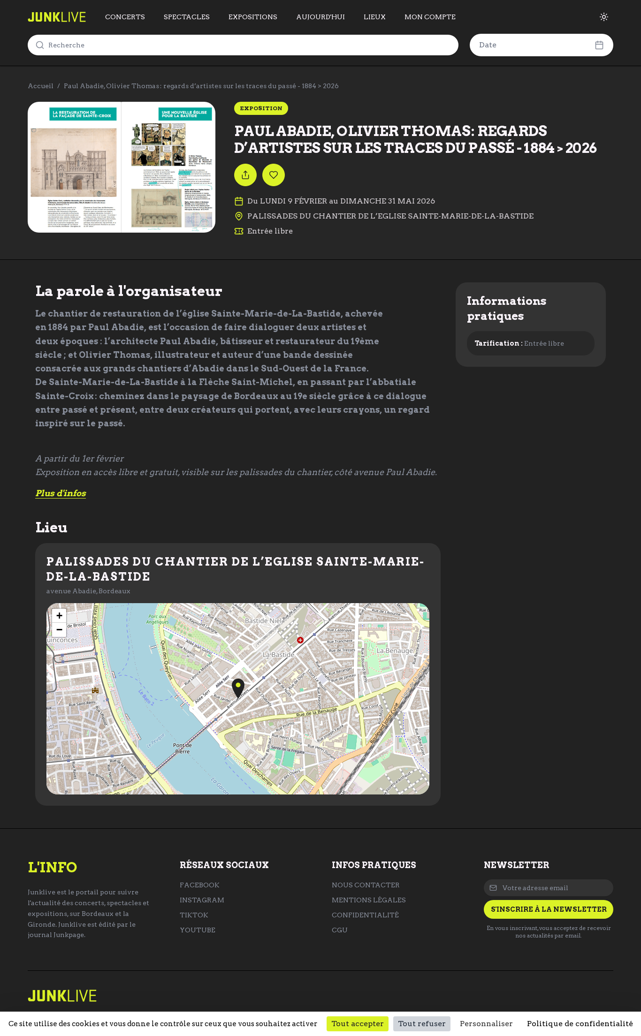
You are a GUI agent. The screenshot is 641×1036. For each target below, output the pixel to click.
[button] (238, 689)
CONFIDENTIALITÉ (365, 915)
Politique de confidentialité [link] (580, 1023)
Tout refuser (422, 1023)
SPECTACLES (187, 17)
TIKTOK (194, 915)
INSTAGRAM (202, 900)
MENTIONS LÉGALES (369, 900)
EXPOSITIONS (253, 17)
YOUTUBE (197, 930)
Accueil (40, 86)
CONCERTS (125, 17)
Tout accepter (357, 1023)
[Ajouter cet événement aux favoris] (273, 175)
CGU (340, 930)
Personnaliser (486, 1023)
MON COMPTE (430, 17)
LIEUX (375, 17)
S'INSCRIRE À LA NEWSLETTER (549, 909)
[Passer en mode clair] (604, 17)
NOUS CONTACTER (366, 885)
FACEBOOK (200, 885)
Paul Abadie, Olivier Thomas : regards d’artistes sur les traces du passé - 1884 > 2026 (201, 86)
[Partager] (245, 175)
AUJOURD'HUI (320, 17)
